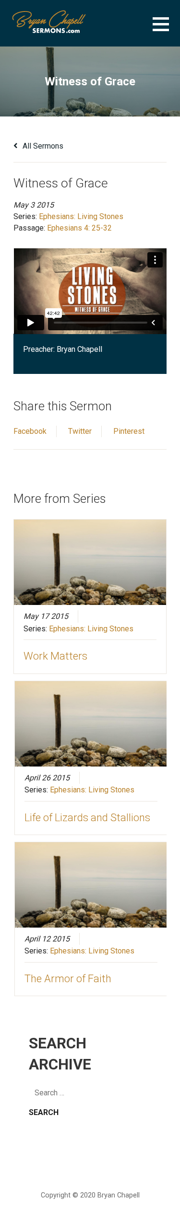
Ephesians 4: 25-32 (79, 227)
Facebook (30, 431)
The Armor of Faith (67, 979)
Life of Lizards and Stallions (87, 818)
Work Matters (55, 656)
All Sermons (42, 146)
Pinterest (128, 431)
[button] (166, 30)
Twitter (80, 431)
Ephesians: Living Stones (81, 216)
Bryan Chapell (79, 349)
